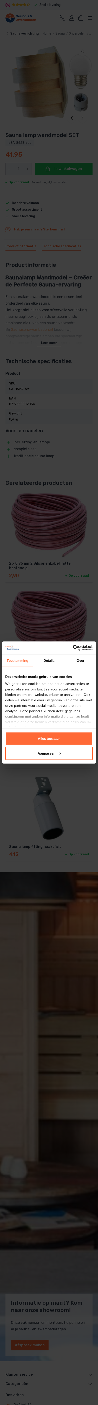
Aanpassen (46, 753)
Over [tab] (80, 660)
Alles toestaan (49, 738)
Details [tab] (49, 660)
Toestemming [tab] (17, 660)
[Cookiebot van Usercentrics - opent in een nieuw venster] (73, 648)
